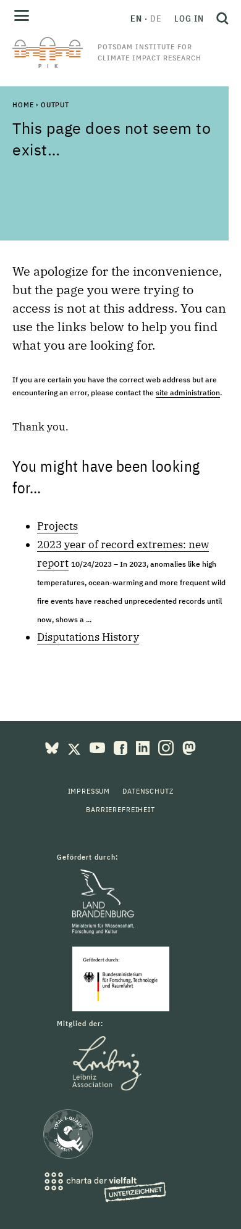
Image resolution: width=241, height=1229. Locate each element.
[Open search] (219, 18)
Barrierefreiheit (120, 809)
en (136, 18)
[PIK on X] (75, 747)
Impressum (89, 790)
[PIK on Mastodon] (189, 747)
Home (22, 104)
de (156, 18)
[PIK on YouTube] (99, 747)
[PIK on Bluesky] (53, 747)
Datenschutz (147, 790)
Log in (189, 18)
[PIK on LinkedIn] (144, 747)
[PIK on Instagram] (167, 747)
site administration (188, 392)
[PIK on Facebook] (122, 747)
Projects (57, 526)
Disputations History (88, 637)
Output (55, 104)
